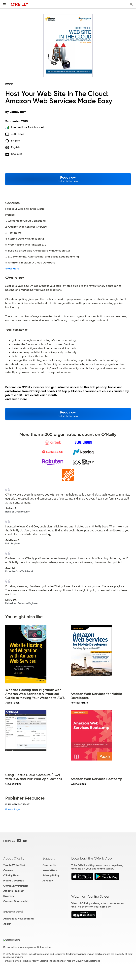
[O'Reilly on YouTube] (25, 840)
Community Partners (15, 885)
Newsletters (49, 870)
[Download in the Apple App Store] (82, 879)
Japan (7, 923)
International (13, 912)
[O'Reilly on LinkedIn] (19, 840)
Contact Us (49, 865)
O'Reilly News (11, 875)
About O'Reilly (13, 858)
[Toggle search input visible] (132, 4)
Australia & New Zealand (18, 918)
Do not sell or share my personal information (27, 947)
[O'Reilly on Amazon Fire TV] (83, 917)
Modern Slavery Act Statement (83, 960)
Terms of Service (12, 960)
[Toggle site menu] (4, 4)
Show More (12, 268)
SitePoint (16, 153)
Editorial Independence (52, 960)
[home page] (19, 4)
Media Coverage (13, 880)
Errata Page (12, 809)
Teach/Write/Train (14, 865)
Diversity (8, 896)
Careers (8, 870)
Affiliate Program (13, 891)
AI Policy (47, 880)
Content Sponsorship (16, 901)
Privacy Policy (50, 875)
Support (48, 858)
